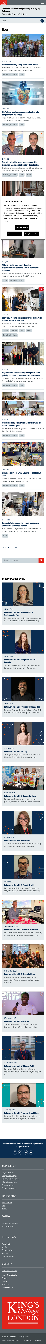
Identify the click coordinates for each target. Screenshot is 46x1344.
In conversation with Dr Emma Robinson (19, 974)
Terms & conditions (9, 1337)
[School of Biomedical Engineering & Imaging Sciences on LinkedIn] (26, 1152)
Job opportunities (8, 1256)
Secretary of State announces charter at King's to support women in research (22, 319)
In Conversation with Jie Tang (15, 751)
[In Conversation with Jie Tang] (23, 733)
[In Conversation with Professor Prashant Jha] (23, 689)
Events (4, 1247)
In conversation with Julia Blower (17, 840)
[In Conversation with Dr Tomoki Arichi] (23, 867)
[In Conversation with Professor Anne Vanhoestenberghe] (23, 594)
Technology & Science (10, 74)
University (14, 330)
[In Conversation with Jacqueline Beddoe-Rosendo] (23, 642)
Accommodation (7, 1226)
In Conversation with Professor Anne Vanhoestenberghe (18, 613)
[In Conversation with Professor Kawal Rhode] (23, 1095)
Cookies (38, 1340)
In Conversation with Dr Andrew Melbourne (21, 929)
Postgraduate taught (9, 1176)
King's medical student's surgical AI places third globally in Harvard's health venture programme (21, 374)
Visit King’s (5, 1253)
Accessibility (28, 1340)
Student (29, 175)
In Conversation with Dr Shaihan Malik (19, 1066)
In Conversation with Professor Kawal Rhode (21, 1113)
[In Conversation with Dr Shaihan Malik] (23, 1048)
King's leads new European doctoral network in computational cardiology (20, 113)
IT (2, 1229)
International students (9, 1182)
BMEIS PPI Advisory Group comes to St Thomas (20, 64)
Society (5, 330)
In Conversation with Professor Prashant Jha (22, 707)
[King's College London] (23, 1311)
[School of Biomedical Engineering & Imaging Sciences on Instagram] (20, 1152)
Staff (3, 1206)
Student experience (9, 1188)
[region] (23, 218)
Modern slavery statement (11, 1340)
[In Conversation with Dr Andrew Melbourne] (23, 912)
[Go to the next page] (19, 548)
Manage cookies (22, 227)
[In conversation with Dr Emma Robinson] (23, 956)
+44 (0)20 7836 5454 (9, 1271)
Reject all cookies (14, 234)
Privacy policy (23, 1337)
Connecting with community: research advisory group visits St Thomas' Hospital (20, 524)
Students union (7, 1250)
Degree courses (7, 1173)
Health (22, 74)
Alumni (4, 1209)
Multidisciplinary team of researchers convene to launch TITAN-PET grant (21, 424)
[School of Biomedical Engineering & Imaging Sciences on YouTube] (31, 1152)
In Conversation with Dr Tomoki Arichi (18, 885)
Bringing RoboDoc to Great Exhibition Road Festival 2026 (21, 474)
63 (16, 548)
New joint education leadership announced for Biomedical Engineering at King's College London (20, 163)
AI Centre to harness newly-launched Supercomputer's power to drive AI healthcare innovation (20, 268)
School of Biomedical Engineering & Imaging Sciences (21, 9)
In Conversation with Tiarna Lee (16, 1021)
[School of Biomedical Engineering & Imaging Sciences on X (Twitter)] (15, 1152)
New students (7, 1203)
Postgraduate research (10, 1179)
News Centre (6, 1244)
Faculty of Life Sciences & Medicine (14, 14)
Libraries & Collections (10, 1223)
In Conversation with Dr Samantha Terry (20, 796)
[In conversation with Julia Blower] (23, 822)
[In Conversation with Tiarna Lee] (23, 1003)
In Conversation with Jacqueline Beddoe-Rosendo (20, 661)
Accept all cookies (31, 234)
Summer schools (8, 1185)
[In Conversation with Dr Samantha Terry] (23, 778)
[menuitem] (23, 1172)
